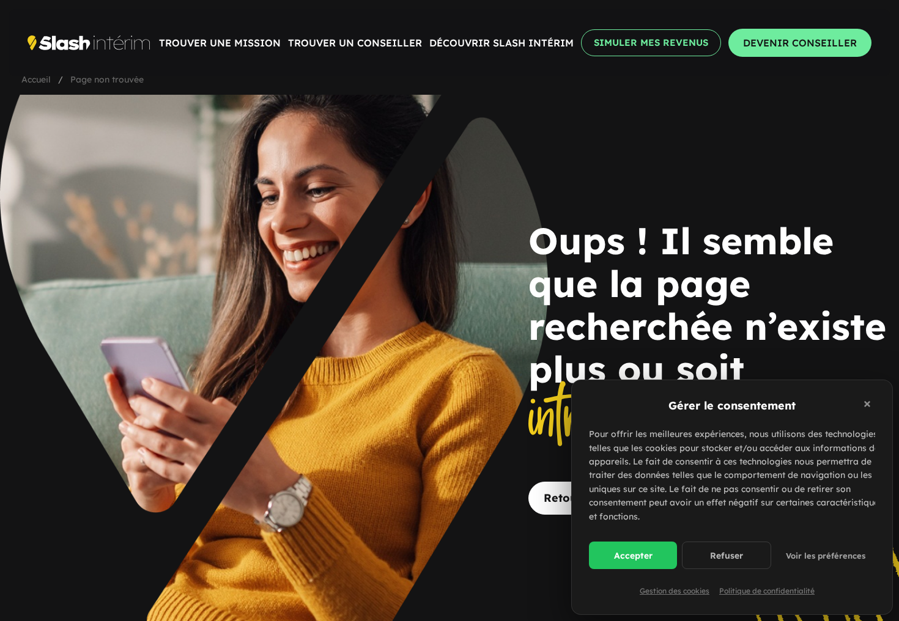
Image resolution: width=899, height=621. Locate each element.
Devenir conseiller (800, 43)
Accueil (36, 79)
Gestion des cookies (674, 590)
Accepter (633, 555)
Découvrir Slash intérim (501, 43)
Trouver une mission (220, 43)
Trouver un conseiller (355, 43)
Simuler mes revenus (651, 42)
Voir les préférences (825, 555)
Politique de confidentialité (767, 590)
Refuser (726, 555)
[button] (869, 406)
